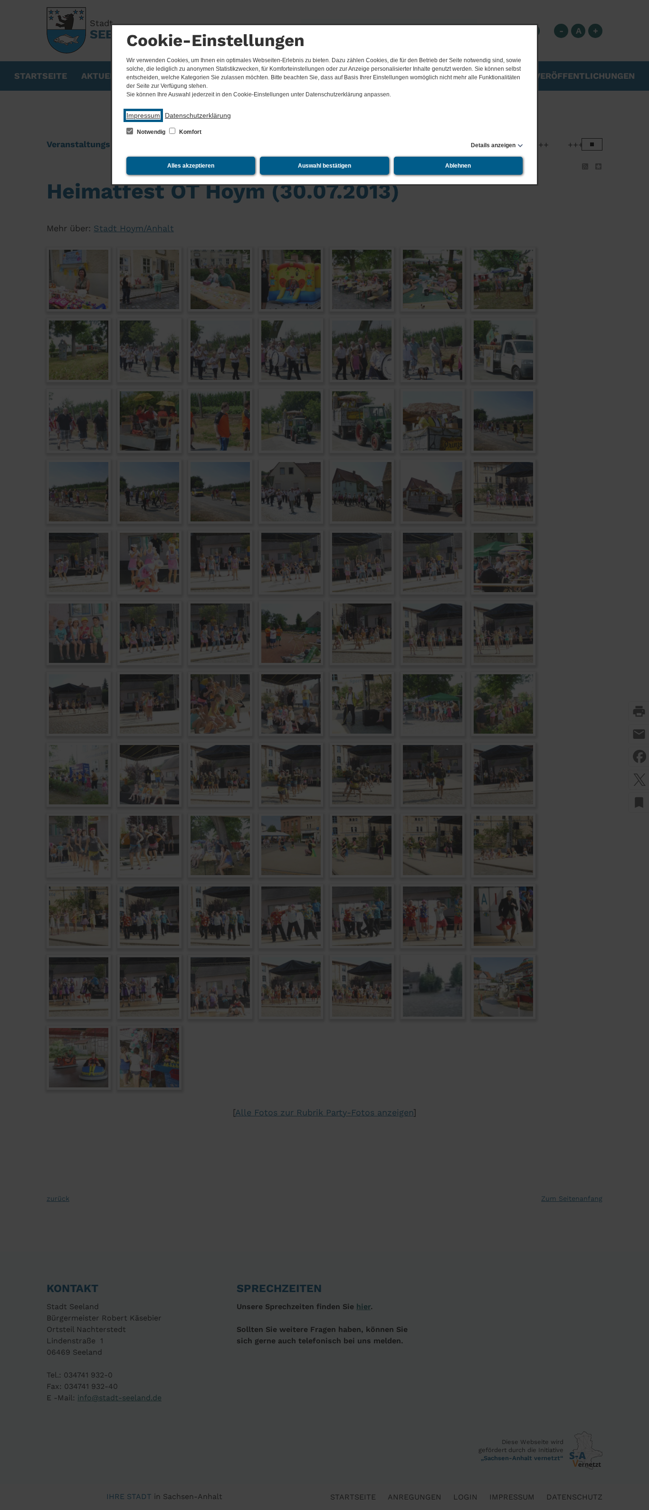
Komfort (189, 132)
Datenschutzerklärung (198, 115)
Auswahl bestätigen (324, 165)
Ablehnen (458, 165)
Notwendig (151, 132)
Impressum (143, 115)
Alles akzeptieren (190, 165)
